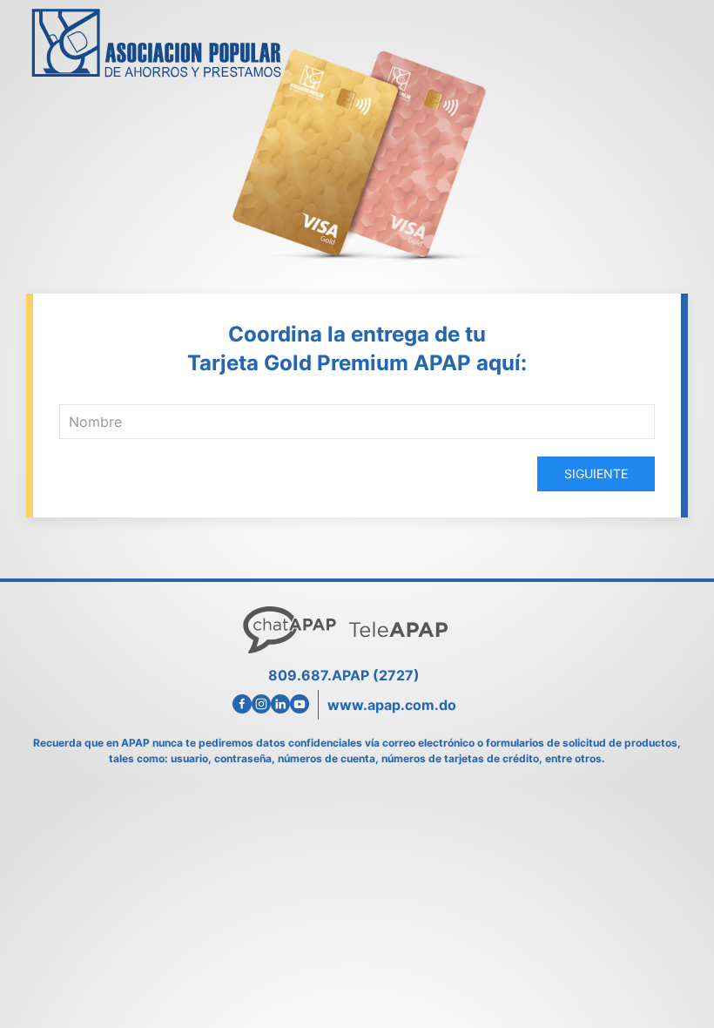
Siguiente (596, 473)
